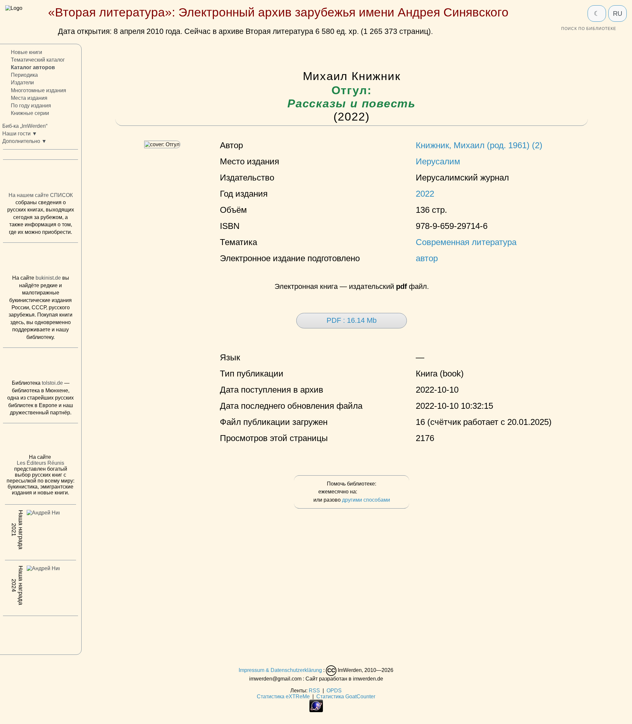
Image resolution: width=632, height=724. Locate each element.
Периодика (24, 75)
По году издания (31, 105)
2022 (425, 193)
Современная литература (466, 242)
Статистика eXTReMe (283, 696)
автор (427, 258)
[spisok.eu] (40, 177)
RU (617, 13)
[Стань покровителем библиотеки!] (371, 492)
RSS (314, 690)
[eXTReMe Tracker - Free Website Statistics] (316, 710)
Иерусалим (438, 161)
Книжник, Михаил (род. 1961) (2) (479, 145)
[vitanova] (40, 633)
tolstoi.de (52, 383)
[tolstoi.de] (40, 365)
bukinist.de (48, 278)
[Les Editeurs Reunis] (40, 440)
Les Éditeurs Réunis (40, 463)
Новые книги (26, 52)
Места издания (29, 98)
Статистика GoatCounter (345, 696)
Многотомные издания (38, 90)
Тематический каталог (38, 60)
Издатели (22, 82)
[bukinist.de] (40, 260)
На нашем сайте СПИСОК (41, 195)
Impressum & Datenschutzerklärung (280, 670)
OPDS (334, 690)
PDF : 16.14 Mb (352, 320)
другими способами (366, 500)
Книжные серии (30, 113)
